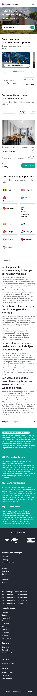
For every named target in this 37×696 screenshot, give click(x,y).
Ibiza (3, 583)
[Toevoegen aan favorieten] (35, 152)
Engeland (5, 629)
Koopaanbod (7, 653)
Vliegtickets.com (8, 663)
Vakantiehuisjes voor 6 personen (14, 595)
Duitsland (5, 624)
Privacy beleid (7, 672)
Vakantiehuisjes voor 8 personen (14, 597)
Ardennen (5, 577)
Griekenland (6, 632)
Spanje (4, 615)
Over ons (5, 647)
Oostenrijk (5, 635)
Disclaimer (6, 675)
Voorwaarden (7, 678)
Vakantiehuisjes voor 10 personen (15, 600)
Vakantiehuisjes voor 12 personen (15, 603)
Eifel (3, 565)
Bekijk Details (29, 165)
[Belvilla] (11, 540)
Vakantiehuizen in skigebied (15, 62)
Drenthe (5, 557)
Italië (3, 621)
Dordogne (5, 574)
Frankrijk (5, 612)
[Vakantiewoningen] (10, 3)
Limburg (5, 560)
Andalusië (5, 580)
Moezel (4, 568)
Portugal (5, 627)
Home (7, 691)
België (22, 112)
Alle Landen (8, 112)
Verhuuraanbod (19, 691)
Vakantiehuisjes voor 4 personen (14, 592)
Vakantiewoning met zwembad (10, 81)
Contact (5, 650)
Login (29, 691)
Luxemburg (6, 638)
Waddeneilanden (8, 562)
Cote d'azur (6, 571)
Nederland (6, 618)
